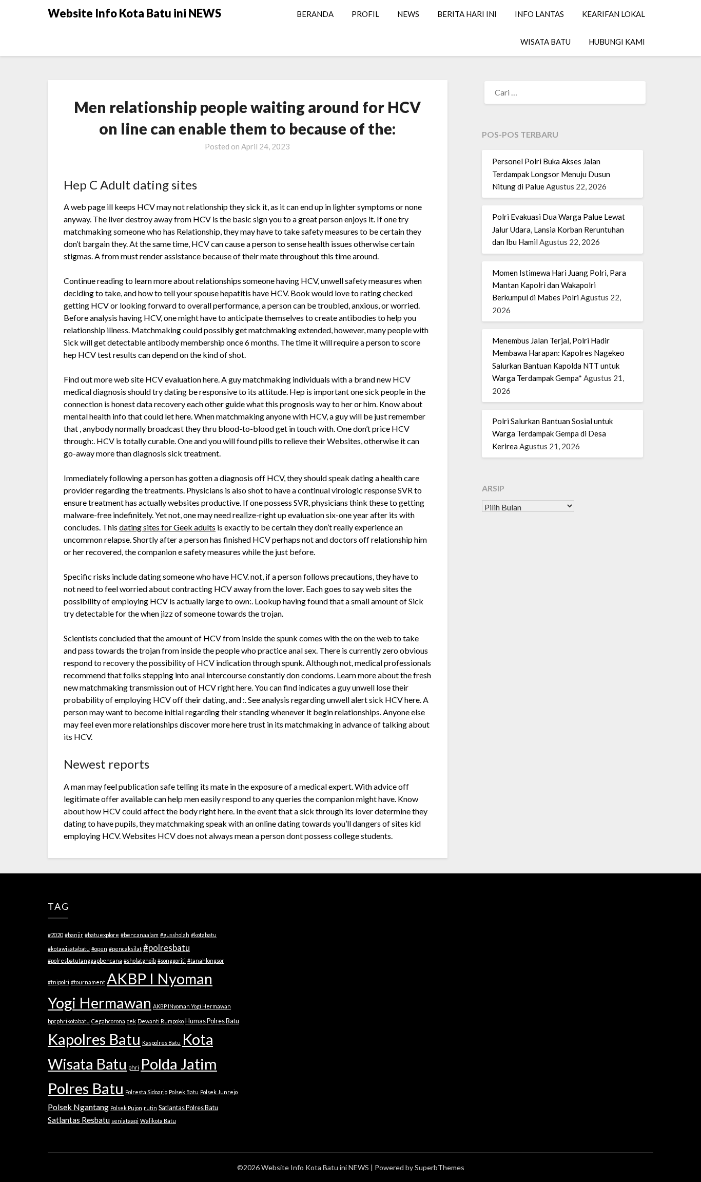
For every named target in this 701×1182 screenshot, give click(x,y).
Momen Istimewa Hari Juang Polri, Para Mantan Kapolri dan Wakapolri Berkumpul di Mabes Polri (559, 285)
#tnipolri (58, 982)
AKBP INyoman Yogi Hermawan (192, 1006)
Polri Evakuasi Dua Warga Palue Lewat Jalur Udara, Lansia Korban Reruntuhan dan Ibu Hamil (558, 229)
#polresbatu (166, 947)
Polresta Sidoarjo (146, 1092)
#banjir (74, 934)
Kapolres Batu (94, 1039)
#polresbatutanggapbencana (85, 960)
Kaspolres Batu (161, 1042)
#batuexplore (102, 934)
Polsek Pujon (126, 1107)
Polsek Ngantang (78, 1107)
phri (133, 1067)
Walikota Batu (158, 1120)
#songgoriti (172, 960)
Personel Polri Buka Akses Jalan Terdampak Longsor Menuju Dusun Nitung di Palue (551, 174)
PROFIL (365, 13)
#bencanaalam (140, 934)
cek (131, 1021)
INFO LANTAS (539, 13)
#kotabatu (204, 934)
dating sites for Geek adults (167, 527)
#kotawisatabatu (69, 948)
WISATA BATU (545, 41)
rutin (150, 1107)
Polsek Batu (184, 1092)
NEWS (408, 13)
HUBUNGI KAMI (617, 41)
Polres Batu (86, 1088)
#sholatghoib (140, 960)
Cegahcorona (108, 1021)
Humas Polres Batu (212, 1021)
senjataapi (125, 1120)
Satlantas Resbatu (79, 1119)
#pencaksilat (125, 948)
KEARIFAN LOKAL (613, 13)
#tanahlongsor (205, 960)
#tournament (88, 982)
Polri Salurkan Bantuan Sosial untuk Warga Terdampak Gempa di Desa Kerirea (552, 433)
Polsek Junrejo (219, 1092)
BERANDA (315, 13)
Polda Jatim (179, 1064)
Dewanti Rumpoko (161, 1021)
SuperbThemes (439, 1167)
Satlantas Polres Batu (188, 1107)
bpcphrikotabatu (69, 1021)
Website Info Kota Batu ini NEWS (134, 13)
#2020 (55, 934)
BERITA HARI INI (467, 13)
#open (99, 948)
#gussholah (174, 934)
